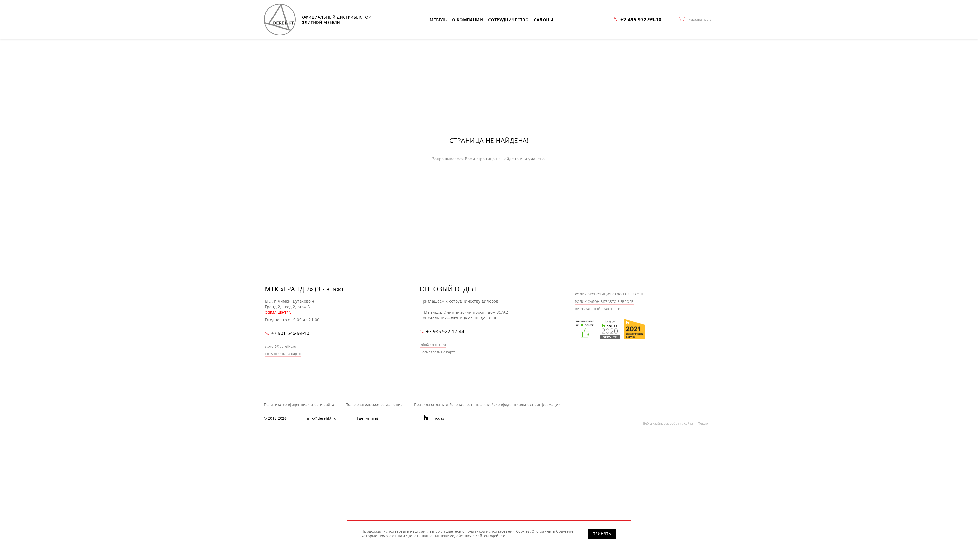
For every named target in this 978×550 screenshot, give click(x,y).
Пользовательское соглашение (374, 404)
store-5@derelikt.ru (280, 346)
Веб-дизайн (652, 423)
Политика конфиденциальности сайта (299, 404)
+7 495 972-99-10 (640, 19)
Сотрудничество (508, 20)
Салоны (543, 20)
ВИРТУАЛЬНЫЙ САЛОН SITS (598, 309)
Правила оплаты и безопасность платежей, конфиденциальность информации (487, 404)
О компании (467, 20)
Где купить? (368, 418)
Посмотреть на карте (283, 353)
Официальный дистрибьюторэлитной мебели (336, 20)
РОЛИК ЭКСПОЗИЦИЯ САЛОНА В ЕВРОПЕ (609, 294)
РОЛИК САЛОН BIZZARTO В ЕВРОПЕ (604, 301)
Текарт (704, 423)
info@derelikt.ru (433, 344)
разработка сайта (678, 423)
